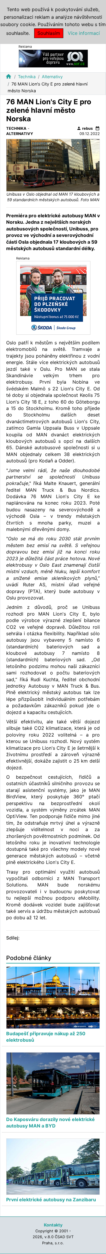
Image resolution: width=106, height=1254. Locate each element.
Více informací (84, 33)
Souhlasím (48, 33)
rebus (85, 128)
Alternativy (52, 76)
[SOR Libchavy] (53, 58)
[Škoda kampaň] (53, 297)
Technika (27, 76)
